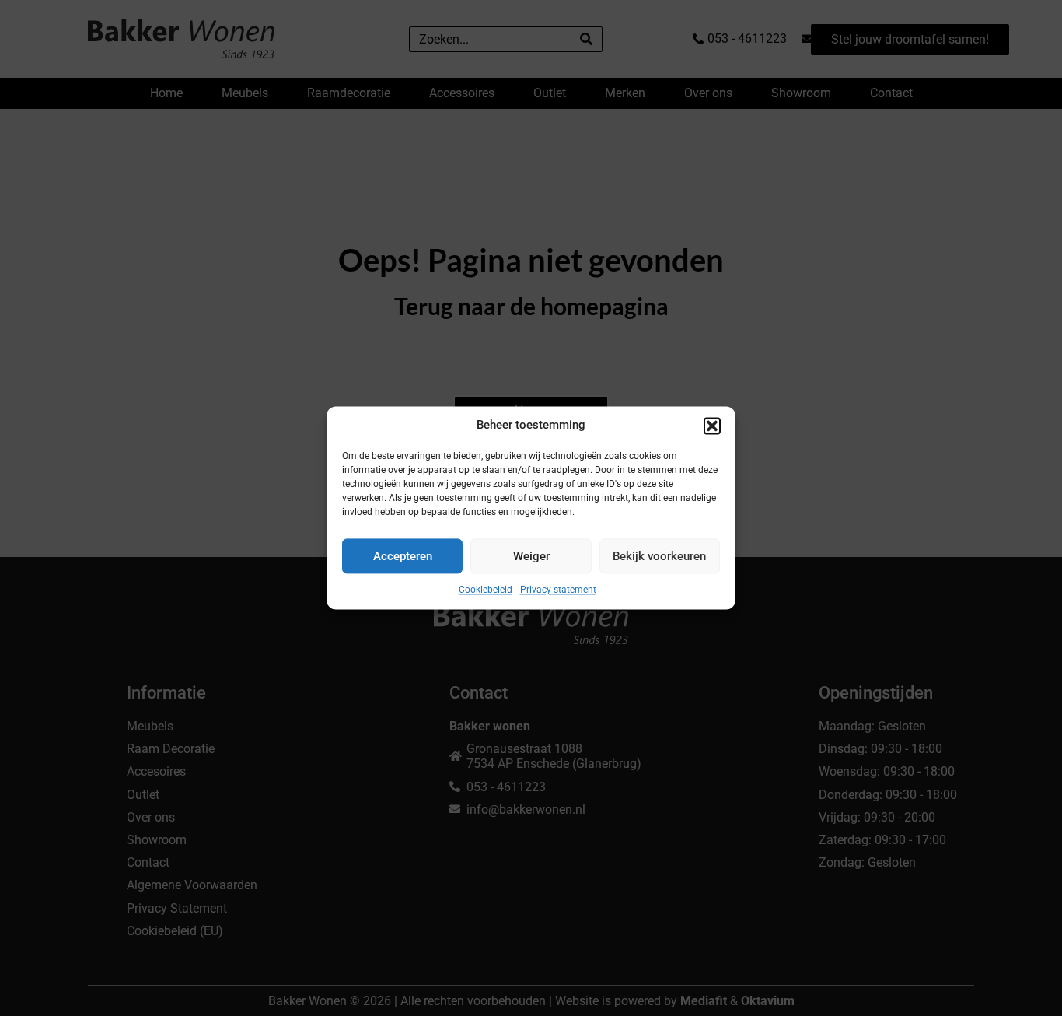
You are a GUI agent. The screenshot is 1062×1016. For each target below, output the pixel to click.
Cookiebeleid (485, 589)
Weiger (531, 556)
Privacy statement (558, 589)
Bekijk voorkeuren (659, 556)
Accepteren (402, 556)
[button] (712, 425)
